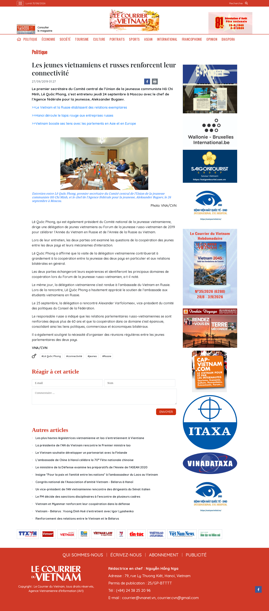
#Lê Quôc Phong (51, 356)
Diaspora (228, 39)
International (167, 39)
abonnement (163, 555)
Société (65, 39)
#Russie (106, 356)
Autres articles (50, 430)
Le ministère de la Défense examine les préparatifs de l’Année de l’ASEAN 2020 (91, 467)
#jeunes (92, 356)
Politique (30, 39)
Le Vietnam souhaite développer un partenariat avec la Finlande (81, 452)
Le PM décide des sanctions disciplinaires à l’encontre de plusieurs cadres (88, 496)
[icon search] (246, 3)
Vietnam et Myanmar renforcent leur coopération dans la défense (83, 504)
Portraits (117, 39)
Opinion (211, 39)
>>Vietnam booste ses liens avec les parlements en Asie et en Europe (84, 123)
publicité (196, 555)
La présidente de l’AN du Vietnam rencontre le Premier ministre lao (83, 445)
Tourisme (82, 39)
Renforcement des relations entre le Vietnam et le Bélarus (77, 518)
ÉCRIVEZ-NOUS (126, 555)
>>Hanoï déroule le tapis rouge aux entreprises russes (72, 115)
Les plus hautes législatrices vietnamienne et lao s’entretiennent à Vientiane (90, 438)
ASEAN (148, 39)
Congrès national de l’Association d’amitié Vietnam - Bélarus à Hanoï (84, 482)
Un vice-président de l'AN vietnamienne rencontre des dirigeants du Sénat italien (93, 489)
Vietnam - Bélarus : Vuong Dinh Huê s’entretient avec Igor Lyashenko (85, 511)
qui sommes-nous (83, 555)
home (19, 39)
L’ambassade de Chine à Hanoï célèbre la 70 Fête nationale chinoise (85, 460)
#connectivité (74, 356)
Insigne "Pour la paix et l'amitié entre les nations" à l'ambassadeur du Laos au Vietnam (97, 474)
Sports (134, 39)
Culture (99, 39)
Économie (48, 39)
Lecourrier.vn (134, 20)
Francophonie (192, 39)
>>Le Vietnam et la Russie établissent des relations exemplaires (79, 107)
